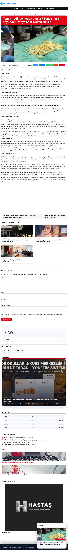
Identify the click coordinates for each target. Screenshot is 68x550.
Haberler (3, 14)
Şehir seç (7, 336)
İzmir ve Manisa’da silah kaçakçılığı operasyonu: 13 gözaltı (18, 437)
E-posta (4, 299)
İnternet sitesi (5, 305)
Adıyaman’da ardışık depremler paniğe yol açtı (15, 439)
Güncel (9, 14)
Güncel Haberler (18, 8)
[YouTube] (18, 351)
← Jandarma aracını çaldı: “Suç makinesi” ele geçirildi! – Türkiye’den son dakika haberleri (19, 216)
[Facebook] (4, 351)
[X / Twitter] (9, 351)
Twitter (35, 65)
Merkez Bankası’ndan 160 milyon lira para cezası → (54, 216)
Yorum (3, 277)
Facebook (42, 65)
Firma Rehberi (31, 8)
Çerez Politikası (49, 8)
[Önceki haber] (59, 362)
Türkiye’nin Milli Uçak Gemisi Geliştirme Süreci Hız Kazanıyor (19, 444)
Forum (40, 8)
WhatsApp (49, 65)
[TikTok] (23, 351)
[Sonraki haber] (63, 362)
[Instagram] (13, 351)
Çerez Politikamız (29, 547)
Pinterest (62, 65)
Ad (2, 292)
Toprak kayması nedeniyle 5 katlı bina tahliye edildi (17, 442)
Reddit (55, 65)
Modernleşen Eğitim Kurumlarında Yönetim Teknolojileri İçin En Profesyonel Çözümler (26, 440)
